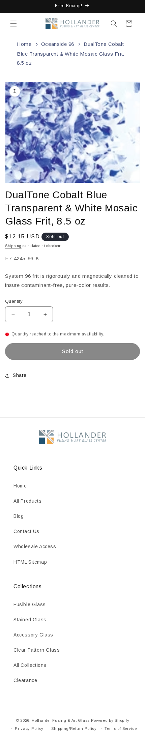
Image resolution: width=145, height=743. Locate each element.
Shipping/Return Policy (73, 728)
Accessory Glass (33, 634)
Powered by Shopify (110, 720)
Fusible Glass (29, 604)
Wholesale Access (34, 546)
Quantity (14, 301)
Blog (18, 516)
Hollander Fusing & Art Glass (61, 720)
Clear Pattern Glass (36, 650)
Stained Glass (30, 619)
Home (24, 44)
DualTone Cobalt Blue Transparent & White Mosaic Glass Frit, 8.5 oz (70, 53)
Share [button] (20, 375)
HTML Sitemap (30, 562)
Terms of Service (121, 728)
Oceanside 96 (57, 44)
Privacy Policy (29, 728)
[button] (13, 23)
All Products (27, 501)
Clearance (25, 680)
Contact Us (26, 531)
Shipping (13, 246)
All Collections (30, 665)
